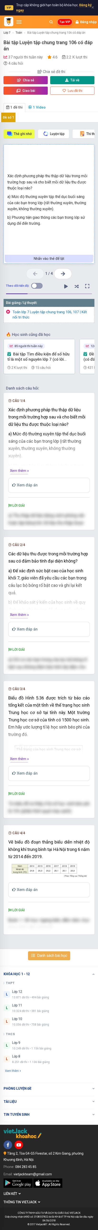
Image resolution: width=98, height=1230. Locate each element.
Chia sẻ (28, 80)
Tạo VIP (64, 22)
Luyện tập (57, 134)
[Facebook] (8, 1145)
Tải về (74, 80)
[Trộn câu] (76, 286)
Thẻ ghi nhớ (23, 134)
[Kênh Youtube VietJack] (19, 1145)
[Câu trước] (35, 273)
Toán (19, 32)
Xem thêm (12, 1071)
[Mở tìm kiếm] (51, 22)
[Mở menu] (19, 22)
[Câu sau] (63, 273)
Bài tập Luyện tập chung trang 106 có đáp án (56, 32)
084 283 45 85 (25, 1167)
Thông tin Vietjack (21, 1202)
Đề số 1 (8, 117)
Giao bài (28, 91)
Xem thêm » (19, 471)
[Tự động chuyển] (66, 286)
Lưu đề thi (74, 91)
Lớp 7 (7, 32)
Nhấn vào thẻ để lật (49, 258)
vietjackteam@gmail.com (33, 1174)
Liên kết (11, 1194)
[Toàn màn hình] (87, 286)
